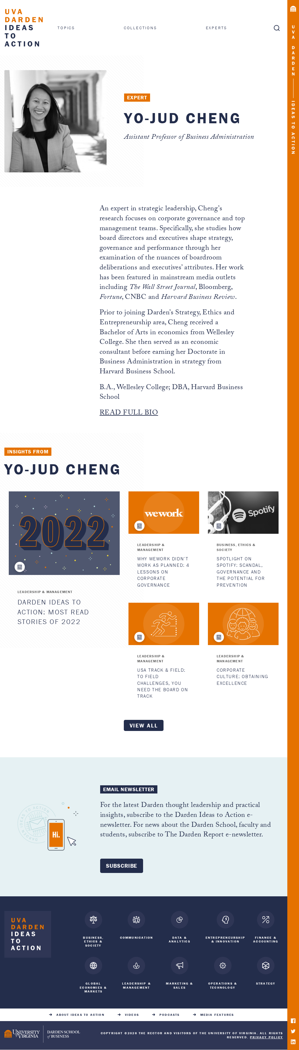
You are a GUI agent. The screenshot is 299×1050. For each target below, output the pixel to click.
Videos (132, 1015)
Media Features (217, 1015)
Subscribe (121, 865)
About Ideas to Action (80, 1015)
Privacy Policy (266, 1037)
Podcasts (169, 1015)
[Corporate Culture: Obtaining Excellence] (243, 624)
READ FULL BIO (129, 414)
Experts (216, 27)
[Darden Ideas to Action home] (27, 935)
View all (144, 725)
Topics (66, 27)
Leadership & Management (45, 592)
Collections (140, 27)
